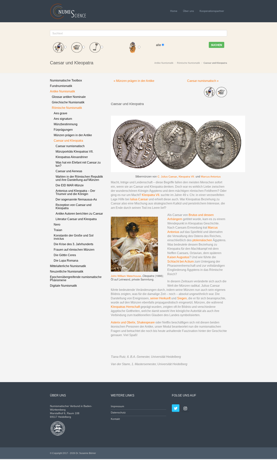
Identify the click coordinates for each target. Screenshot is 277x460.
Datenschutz (118, 412)
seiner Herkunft (160, 298)
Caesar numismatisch (70, 146)
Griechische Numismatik (68, 102)
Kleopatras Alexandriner (72, 157)
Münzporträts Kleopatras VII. (74, 151)
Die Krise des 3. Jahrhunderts (73, 244)
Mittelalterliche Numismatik (68, 266)
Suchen (216, 45)
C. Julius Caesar (167, 176)
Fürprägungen (63, 129)
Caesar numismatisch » (203, 80)
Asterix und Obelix (123, 322)
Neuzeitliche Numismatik (66, 271)
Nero (57, 224)
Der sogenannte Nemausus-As (76, 199)
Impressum (117, 406)
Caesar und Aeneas (69, 171)
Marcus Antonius (211, 176)
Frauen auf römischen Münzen (74, 249)
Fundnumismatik (61, 86)
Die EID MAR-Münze (70, 185)
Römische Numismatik (188, 63)
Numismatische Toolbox (66, 80)
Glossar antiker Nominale (69, 96)
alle (159, 45)
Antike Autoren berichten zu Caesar (79, 213)
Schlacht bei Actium (180, 261)
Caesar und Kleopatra (215, 63)
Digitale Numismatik (63, 285)
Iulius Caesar (139, 199)
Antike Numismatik (163, 63)
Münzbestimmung (65, 124)
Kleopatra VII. (187, 176)
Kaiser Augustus (178, 257)
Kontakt (115, 419)
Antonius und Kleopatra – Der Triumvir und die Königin (75, 192)
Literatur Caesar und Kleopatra (76, 219)
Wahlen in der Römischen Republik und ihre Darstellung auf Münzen (79, 178)
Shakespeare (146, 322)
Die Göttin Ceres (65, 255)
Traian (58, 230)
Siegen (182, 298)
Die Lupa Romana (66, 260)
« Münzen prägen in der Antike (134, 80)
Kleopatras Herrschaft (126, 306)
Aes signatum (63, 118)
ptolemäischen (202, 240)
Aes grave (60, 113)
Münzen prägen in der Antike (73, 135)
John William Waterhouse (126, 275)
